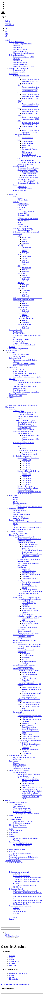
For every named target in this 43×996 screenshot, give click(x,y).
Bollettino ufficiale (15, 358)
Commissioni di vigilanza (21, 134)
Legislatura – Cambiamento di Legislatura (23, 405)
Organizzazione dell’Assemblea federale (26, 597)
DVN (19, 446)
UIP (19, 266)
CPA (15, 185)
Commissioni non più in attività (23, 443)
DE (6, 28)
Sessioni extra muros (24, 433)
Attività (24, 241)
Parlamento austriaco (24, 324)
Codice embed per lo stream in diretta (30, 507)
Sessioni (12, 379)
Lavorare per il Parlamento (22, 514)
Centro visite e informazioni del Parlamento (23, 857)
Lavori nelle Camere (24, 637)
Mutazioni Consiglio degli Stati (23, 66)
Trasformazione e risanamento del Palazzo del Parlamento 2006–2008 (27, 528)
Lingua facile (9, 25)
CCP (19, 445)
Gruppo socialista (19, 333)
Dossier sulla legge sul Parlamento (29, 774)
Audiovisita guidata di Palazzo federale (26, 814)
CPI (19, 158)
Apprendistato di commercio (22, 844)
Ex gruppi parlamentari (25, 414)
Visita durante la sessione (21, 808)
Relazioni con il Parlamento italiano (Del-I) (27, 900)
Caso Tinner (22, 207)
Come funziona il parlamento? (19, 770)
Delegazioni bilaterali (16, 889)
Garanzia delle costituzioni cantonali (29, 559)
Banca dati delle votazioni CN (23, 354)
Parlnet (7, 21)
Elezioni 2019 (26, 473)
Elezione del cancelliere (25, 490)
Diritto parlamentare (20, 772)
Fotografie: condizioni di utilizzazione (25, 838)
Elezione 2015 (26, 467)
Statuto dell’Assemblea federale (23, 669)
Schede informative (19, 765)
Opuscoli (16, 763)
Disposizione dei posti (20, 51)
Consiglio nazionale (28, 608)
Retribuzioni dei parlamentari (18, 349)
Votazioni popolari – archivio (22, 821)
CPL (19, 192)
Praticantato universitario (21, 846)
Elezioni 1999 (26, 477)
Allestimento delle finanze (26, 542)
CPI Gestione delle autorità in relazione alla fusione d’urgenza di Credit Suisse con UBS (29, 162)
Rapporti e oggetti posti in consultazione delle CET (30, 110)
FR (6, 30)
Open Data (17, 505)
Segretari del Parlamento (21, 518)
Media (11, 815)
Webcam (16, 840)
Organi (7, 40)
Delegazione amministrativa (22, 228)
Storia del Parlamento (16, 531)
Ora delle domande (28, 655)
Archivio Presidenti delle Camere (24, 420)
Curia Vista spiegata (20, 371)
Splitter (15, 524)
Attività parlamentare (12, 350)
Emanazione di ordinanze (30, 578)
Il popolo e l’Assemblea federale (28, 670)
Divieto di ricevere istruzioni (31, 744)
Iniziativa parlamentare (29, 661)
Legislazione (22, 567)
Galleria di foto (14, 961)
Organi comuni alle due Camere (28, 633)
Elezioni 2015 (26, 484)
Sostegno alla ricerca (20, 827)
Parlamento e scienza (20, 533)
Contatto (8, 23)
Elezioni (20, 580)
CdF (19, 136)
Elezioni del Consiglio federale (28, 488)
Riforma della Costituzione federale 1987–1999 (30, 781)
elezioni (11, 397)
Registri (11, 919)
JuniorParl (12, 977)
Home (7, 934)
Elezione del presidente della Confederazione (31, 583)
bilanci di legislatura (20, 503)
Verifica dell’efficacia (25, 541)
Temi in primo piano (16, 830)
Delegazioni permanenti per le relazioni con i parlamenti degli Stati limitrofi (27, 299)
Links (23, 151)
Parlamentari (17, 712)
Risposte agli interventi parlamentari (25, 373)
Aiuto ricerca (13, 832)
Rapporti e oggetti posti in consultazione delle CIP (30, 131)
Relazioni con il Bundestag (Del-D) (25, 891)
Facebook (12, 984)
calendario (25, 281)
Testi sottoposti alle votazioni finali (24, 386)
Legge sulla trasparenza (17, 849)
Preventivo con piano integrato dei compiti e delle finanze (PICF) (32, 556)
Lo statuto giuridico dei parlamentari (29, 740)
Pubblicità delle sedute (29, 678)
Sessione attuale (18, 381)
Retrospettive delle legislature (23, 431)
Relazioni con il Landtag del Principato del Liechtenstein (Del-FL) (27, 903)
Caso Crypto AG (23, 204)
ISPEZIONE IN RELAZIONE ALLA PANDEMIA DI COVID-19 (31, 155)
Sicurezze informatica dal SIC (27, 211)
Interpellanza (26, 657)
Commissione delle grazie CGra (28, 168)
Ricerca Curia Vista (15, 396)
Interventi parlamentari (29, 697)
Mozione (25, 659)
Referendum (26, 680)
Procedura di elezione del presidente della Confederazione (29, 492)
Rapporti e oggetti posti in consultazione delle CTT (30, 105)
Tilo (14, 526)
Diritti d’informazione (29, 727)
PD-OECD (17, 887)
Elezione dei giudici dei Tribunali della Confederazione (32, 590)
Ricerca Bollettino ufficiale (18, 394)
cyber (19, 222)
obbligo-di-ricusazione (29, 723)
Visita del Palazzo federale (18, 802)
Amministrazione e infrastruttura (24, 665)
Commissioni (13, 74)
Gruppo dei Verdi (19, 341)
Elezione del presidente (25, 486)
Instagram (25, 984)
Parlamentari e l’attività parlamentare (30, 716)
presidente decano (28, 601)
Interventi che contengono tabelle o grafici (27, 377)
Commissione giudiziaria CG (27, 170)
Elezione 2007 (26, 463)
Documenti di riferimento (30, 149)
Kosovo (16, 913)
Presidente (16, 45)
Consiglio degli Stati (28, 622)
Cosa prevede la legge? (29, 454)
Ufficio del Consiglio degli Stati (23, 57)
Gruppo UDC (18, 332)
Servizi (7, 800)
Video (24, 264)
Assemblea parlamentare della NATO (25, 885)
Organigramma (18, 516)
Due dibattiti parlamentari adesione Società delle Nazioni (32, 790)
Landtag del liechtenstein (26, 318)
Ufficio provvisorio (28, 614)
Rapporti (24, 147)
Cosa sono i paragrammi (21, 375)
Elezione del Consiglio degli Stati (28, 471)
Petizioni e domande (28, 672)
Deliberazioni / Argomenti (21, 823)
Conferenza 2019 (23, 215)
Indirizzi (12, 347)
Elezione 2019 (26, 469)
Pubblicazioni (22, 187)
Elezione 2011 (26, 465)
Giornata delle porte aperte (22, 812)
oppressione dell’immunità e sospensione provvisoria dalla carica (31, 689)
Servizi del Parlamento (16, 509)
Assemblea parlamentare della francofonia (27, 878)
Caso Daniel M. (23, 205)
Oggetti (15, 499)
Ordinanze (25, 576)
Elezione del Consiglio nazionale (28, 458)
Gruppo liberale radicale (21, 339)
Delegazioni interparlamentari (19, 872)
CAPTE (20, 100)
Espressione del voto (28, 738)
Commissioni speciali (20, 190)
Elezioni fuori (26, 475)
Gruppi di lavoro (27, 143)
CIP (19, 128)
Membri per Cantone (20, 49)
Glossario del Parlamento (17, 755)
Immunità (25, 742)
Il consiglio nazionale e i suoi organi (29, 599)
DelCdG (16, 202)
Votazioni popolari (15, 819)
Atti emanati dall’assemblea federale (29, 644)
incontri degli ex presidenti (26, 429)
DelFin (15, 196)
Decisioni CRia (27, 452)
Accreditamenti (18, 817)
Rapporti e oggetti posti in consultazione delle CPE (30, 80)
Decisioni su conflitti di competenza (29, 539)
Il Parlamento (9, 407)
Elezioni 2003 (26, 478)
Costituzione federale (29, 571)
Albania (16, 908)
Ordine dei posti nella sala (30, 736)
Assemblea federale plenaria (18, 68)
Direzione (16, 512)
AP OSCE (21, 288)
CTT (19, 102)
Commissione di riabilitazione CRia (29, 450)
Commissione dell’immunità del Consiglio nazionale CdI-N (28, 178)
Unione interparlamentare (21, 876)
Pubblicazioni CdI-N (28, 181)
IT (6, 32)
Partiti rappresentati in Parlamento (24, 345)
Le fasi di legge (23, 776)
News (11, 829)
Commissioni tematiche (21, 76)
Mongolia (16, 910)
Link (19, 217)
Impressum (12, 963)
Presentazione (26, 237)
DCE (19, 254)
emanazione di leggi (28, 573)
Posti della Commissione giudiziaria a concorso (30, 172)
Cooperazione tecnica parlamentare (20, 906)
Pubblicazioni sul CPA (25, 189)
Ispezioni (20, 224)
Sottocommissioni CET (29, 113)
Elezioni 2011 (26, 482)
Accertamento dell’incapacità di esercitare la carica (31, 694)
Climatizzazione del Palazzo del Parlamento (27, 522)
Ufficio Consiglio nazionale (22, 44)
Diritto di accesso (23, 221)
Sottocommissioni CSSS (30, 98)
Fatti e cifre (13, 495)
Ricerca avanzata (19, 72)
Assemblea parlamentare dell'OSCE (25, 879)
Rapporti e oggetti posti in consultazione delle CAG (30, 88)
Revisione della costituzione (31, 574)
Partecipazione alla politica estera (28, 563)
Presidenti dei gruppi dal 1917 (27, 413)
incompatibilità (26, 753)
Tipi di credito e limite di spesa (32, 550)
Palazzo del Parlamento (17, 520)
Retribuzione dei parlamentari (27, 714)
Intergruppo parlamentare (21, 768)
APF (19, 236)
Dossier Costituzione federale (27, 778)
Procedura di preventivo (29, 544)
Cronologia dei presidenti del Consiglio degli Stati (27, 427)
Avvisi (11, 834)
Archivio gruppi (18, 411)
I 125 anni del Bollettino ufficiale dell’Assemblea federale (24, 364)
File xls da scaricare (19, 356)
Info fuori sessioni (19, 806)
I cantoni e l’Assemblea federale (28, 704)
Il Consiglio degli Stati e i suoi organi (30, 616)
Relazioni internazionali (13, 861)
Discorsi (12, 851)
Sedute (15, 501)
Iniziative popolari (28, 682)
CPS (19, 121)
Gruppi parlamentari (15, 330)
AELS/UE (21, 245)
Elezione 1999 (26, 460)
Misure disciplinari (28, 725)
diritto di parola (27, 734)
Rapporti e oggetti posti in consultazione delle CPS (30, 124)
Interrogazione (26, 654)
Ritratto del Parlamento (16, 535)
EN (6, 36)
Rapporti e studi (18, 766)
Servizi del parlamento (25, 667)
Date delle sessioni (19, 390)
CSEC (20, 115)
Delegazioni (13, 194)
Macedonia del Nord (20, 911)
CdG (19, 140)
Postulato (25, 663)
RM (6, 34)
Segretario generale (19, 510)
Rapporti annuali (23, 226)
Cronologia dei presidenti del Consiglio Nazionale (27, 423)
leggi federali (26, 569)
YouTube (19, 984)
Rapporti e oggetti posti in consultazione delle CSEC (30, 118)
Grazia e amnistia (23, 561)
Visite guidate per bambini (22, 810)
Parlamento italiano (24, 313)
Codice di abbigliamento (30, 729)
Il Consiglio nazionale (16, 42)
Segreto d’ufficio (27, 718)
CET (19, 108)
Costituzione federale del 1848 (32, 787)
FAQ (15, 917)
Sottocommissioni (27, 138)
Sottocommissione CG (29, 175)
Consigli (16, 497)
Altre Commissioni (19, 166)
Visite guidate (17, 804)
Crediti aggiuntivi (27, 552)
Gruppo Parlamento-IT (25, 230)
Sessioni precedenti (19, 388)
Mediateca (12, 836)
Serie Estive (13, 855)
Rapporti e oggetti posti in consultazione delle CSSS (30, 95)
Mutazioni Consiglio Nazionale (23, 53)
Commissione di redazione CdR (28, 183)
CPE (19, 77)
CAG (19, 85)
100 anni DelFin (23, 200)
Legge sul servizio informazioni (28, 219)
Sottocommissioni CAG (29, 91)
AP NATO (21, 273)
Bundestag (21, 301)
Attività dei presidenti (16, 862)
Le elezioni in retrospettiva (22, 456)
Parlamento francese (24, 307)
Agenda (11, 959)
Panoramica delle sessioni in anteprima (26, 392)
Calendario (25, 239)
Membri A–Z (17, 47)
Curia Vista (13, 367)
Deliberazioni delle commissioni (28, 784)
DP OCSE (21, 283)
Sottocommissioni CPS (29, 126)
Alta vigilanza (22, 565)
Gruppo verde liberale (20, 343)
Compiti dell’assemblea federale (23, 537)
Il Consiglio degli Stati (16, 55)
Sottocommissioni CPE (29, 83)
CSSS (20, 93)
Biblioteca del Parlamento (17, 825)
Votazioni (12, 352)
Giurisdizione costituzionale (31, 702)
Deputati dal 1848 (19, 70)
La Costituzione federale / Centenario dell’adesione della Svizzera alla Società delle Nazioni (32, 795)
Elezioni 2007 (26, 480)
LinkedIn (6, 984)
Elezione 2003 (26, 461)
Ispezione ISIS (22, 213)
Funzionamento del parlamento (23, 635)
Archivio (12, 409)
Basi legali (25, 243)
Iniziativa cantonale (28, 710)
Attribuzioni (26, 145)
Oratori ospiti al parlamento (22, 853)
